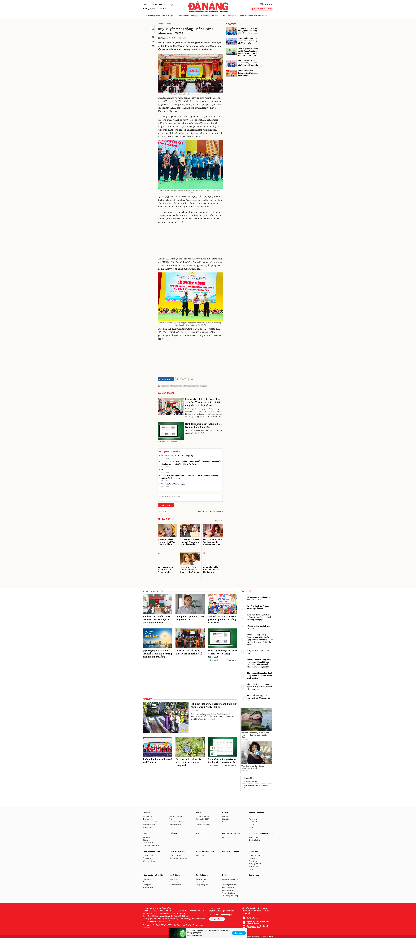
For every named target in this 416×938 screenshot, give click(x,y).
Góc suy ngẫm (201, 882)
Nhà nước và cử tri (149, 825)
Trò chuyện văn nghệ (229, 893)
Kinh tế (164, 15)
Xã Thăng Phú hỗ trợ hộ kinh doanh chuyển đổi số (189, 652)
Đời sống (206, 15)
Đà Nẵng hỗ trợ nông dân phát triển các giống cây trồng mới (189, 762)
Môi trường (146, 837)
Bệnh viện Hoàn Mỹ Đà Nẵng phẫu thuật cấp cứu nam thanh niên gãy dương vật (259, 617)
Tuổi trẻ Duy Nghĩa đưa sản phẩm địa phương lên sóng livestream (222, 619)
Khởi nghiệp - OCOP (202, 819)
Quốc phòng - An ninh (151, 851)
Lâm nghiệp (147, 885)
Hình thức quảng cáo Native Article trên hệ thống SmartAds (203, 425)
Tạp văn (251, 825)
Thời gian (208, 511)
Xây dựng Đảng (148, 816)
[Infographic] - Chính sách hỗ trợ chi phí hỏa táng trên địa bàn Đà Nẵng (157, 653)
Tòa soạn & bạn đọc (177, 851)
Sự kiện (224, 822)
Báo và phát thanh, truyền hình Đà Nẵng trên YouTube (258, 927)
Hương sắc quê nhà (228, 887)
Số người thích (218, 511)
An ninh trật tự (148, 855)
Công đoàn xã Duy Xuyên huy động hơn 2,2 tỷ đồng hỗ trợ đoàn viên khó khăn (248, 30)
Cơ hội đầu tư (174, 875)
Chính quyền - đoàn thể (150, 822)
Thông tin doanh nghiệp (205, 851)
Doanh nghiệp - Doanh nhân (178, 882)
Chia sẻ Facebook (167, 379)
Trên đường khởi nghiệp (230, 896)
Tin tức (224, 882)
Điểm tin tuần (253, 866)
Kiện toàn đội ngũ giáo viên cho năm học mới (258, 598)
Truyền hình (253, 851)
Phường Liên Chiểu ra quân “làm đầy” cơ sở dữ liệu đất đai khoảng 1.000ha (157, 619)
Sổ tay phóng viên (202, 885)
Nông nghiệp (147, 879)
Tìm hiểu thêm (229, 765)
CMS (255, 936)
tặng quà (203, 386)
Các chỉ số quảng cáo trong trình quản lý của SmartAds (222, 761)
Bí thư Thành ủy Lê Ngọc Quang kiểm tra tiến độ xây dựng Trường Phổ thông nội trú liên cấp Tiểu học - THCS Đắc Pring (260, 640)
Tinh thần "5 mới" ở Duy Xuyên (173, 484)
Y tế (200, 15)
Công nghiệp (200, 822)
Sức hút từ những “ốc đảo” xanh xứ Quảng (177, 456)
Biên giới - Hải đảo (149, 861)
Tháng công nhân (176, 386)
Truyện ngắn (253, 819)
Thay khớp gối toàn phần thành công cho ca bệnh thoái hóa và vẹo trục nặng (259, 675)
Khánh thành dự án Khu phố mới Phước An (157, 761)
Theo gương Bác (148, 819)
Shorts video (254, 875)
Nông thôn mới (148, 887)
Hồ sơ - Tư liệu (253, 837)
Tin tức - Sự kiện (254, 855)
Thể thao (214, 15)
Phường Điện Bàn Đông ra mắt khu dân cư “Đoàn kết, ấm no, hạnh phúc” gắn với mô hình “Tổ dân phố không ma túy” (259, 663)
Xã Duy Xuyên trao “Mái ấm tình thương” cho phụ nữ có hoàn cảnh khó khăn (248, 62)
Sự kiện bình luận (202, 875)
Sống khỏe (146, 840)
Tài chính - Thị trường (203, 825)
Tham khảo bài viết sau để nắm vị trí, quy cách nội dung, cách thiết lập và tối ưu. (203, 431)
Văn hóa (251, 827)
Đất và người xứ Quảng (230, 879)
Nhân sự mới (147, 827)
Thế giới (222, 15)
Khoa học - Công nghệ (235, 15)
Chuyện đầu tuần (201, 879)
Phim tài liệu (253, 861)
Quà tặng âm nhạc (228, 890)
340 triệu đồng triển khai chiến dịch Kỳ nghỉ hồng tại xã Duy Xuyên (247, 40)
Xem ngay (239, 933)
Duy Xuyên (165, 386)
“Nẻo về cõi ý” (166, 470)
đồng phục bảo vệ (249, 778)
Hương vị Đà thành (255, 864)
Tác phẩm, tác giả (255, 822)
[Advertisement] (190, 241)
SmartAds (197, 935)
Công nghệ (226, 837)
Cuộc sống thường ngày (151, 845)
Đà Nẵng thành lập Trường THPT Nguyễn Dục (258, 607)
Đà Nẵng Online (252, 918)
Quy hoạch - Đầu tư (202, 816)
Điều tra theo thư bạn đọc (178, 858)
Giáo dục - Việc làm (175, 816)
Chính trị (151, 15)
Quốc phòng (147, 858)
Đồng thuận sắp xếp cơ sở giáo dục (259, 652)
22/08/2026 (150, 9)
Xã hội (158, 15)
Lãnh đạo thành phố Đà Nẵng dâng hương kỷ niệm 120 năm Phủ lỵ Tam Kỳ (214, 705)
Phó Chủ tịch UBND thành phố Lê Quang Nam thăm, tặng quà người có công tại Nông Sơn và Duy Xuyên (248, 52)
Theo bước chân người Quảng (256, 15)
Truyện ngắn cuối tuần (229, 885)
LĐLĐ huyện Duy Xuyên (191, 386)
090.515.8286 (268, 9)
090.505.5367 (258, 9)
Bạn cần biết (200, 855)
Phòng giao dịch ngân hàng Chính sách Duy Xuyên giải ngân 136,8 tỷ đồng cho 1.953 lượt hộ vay (203, 402)
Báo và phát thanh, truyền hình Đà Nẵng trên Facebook (258, 922)
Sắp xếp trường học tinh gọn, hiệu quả (258, 627)
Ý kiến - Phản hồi (175, 855)
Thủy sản (146, 882)
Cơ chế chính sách (175, 885)
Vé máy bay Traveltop (250, 781)
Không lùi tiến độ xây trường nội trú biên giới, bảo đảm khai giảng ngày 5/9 (259, 686)
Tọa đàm (252, 869)
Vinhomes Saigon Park (251, 785)
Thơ (250, 816)
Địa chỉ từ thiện (148, 843)
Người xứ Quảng (254, 840)
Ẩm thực (225, 816)
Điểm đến (225, 819)
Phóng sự (252, 858)
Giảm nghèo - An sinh (176, 822)
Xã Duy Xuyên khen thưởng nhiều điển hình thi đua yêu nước (248, 73)
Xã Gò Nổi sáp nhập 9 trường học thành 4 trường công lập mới (259, 697)
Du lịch (171, 15)
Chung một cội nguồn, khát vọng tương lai (190, 618)
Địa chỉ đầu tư (174, 879)
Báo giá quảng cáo (217, 919)
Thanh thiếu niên (175, 825)
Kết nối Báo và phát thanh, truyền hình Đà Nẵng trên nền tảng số (256, 910)
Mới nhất (164, 9)
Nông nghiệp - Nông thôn (153, 875)
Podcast (225, 875)
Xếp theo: (201, 511)
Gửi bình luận (165, 505)
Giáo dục (178, 15)
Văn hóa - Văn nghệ (190, 15)
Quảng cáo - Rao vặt (230, 851)
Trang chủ (161, 24)
